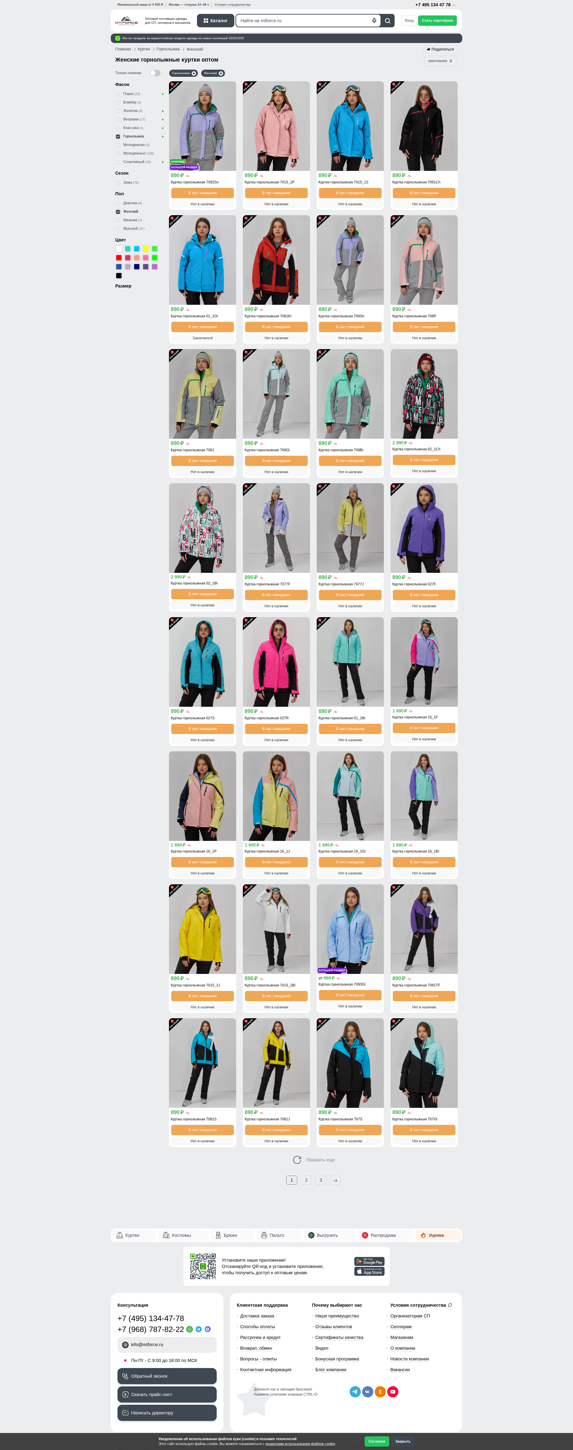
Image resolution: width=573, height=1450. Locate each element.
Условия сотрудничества (418, 1305)
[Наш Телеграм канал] (355, 1391)
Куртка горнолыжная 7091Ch (416, 182)
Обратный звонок (149, 1376)
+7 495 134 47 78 (433, 4)
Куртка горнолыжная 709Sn (341, 316)
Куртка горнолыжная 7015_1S (343, 182)
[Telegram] (199, 1329)
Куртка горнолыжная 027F (414, 584)
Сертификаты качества (339, 1337)
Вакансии (400, 1369)
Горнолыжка (181, 73)
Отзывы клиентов (333, 1326)
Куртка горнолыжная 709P (414, 316)
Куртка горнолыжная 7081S (194, 1119)
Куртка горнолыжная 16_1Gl (342, 851)
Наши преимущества (337, 1315)
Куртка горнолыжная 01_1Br (342, 718)
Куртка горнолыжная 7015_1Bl (270, 985)
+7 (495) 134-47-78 (151, 1318)
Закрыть (403, 1441)
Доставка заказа (257, 1315)
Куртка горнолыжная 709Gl (267, 450)
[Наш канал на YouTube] (392, 1391)
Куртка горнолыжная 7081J (267, 1119)
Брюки (230, 1235)
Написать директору (152, 1412)
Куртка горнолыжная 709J (192, 450)
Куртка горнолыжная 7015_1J (195, 985)
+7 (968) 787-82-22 (151, 1329)
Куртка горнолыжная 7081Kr (268, 316)
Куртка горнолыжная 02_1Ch (416, 449)
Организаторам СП (410, 1315)
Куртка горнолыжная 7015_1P (270, 182)
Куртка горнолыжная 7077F (267, 584)
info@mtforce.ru (147, 1344)
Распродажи (383, 1235)
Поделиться (443, 49)
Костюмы (181, 1235)
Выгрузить (327, 1235)
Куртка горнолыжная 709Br (341, 450)
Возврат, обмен (256, 1348)
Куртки (132, 1235)
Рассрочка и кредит (260, 1337)
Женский (210, 73)
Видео (321, 1348)
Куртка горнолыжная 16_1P (194, 851)
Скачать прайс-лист (151, 1394)
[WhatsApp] (190, 1329)
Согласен (376, 1441)
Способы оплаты (257, 1326)
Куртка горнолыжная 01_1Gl (194, 316)
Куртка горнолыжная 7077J (341, 584)
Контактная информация (265, 1369)
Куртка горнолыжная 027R (267, 718)
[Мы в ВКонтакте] (367, 1391)
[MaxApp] (208, 1329)
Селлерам (401, 1326)
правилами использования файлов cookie (300, 1444)
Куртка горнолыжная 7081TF (416, 985)
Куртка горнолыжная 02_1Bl (194, 583)
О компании (402, 1348)
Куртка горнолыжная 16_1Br (415, 851)
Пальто (277, 1235)
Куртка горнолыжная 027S (193, 718)
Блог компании (330, 1369)
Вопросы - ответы (258, 1358)
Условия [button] (232, 4)
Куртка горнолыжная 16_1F (415, 717)
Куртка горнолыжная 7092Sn (195, 182)
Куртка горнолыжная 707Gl (414, 1119)
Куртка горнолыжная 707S (340, 1119)
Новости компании (409, 1358)
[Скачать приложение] (369, 1261)
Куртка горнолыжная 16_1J (267, 851)
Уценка (436, 1235)
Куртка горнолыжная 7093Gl (342, 984)
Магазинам (401, 1337)
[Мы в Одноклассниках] (380, 1391)
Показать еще (320, 1159)
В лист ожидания (202, 193)
